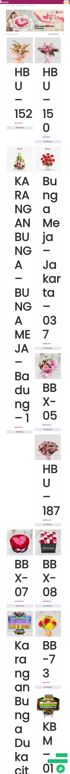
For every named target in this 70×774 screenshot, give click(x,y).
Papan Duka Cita (62, 755)
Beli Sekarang (20, 127)
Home (7, 5)
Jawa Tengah (20, 5)
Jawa (12, 5)
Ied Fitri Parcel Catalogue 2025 (58, 761)
